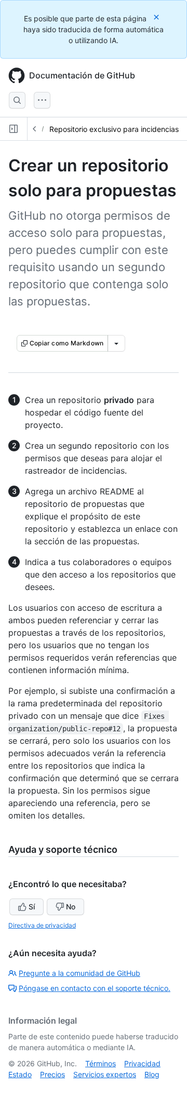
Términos (100, 1063)
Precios (52, 1074)
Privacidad (142, 1063)
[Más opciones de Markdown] (116, 343)
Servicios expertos (104, 1074)
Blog (151, 1074)
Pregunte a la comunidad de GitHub (79, 973)
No (70, 906)
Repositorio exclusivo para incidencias (114, 129)
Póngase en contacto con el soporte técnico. (94, 988)
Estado (20, 1074)
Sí (32, 906)
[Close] (157, 17)
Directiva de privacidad (42, 925)
